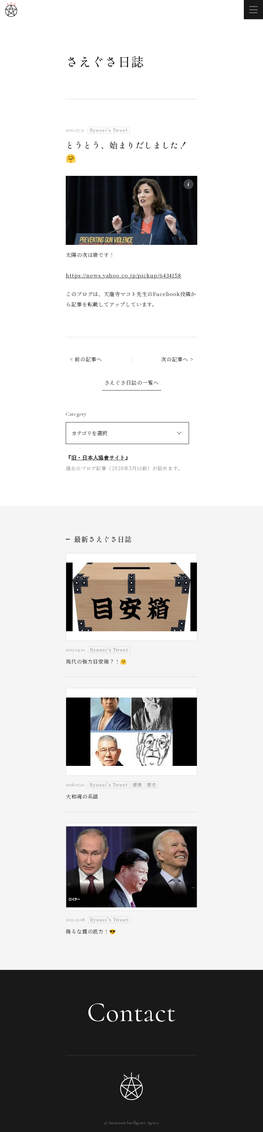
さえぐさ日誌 (105, 61)
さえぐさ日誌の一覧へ (131, 382)
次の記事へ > (177, 359)
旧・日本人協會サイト (98, 457)
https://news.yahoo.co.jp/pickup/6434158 (123, 275)
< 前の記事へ (86, 359)
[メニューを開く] (253, 9)
